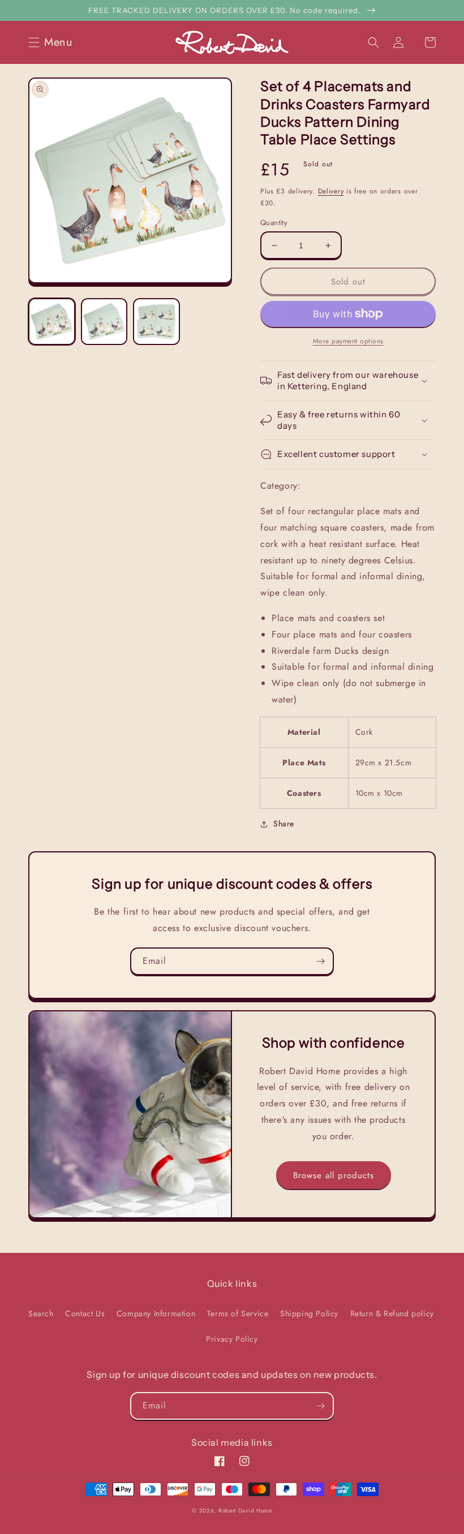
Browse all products (333, 1175)
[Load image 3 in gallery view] (156, 321)
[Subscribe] (320, 961)
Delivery (331, 191)
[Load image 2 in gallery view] (104, 321)
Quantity (273, 222)
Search (41, 1313)
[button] (53, 42)
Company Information (156, 1313)
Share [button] (283, 823)
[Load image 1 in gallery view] (51, 321)
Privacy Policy (231, 1339)
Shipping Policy (309, 1313)
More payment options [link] (348, 341)
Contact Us (85, 1313)
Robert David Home (245, 1510)
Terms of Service (238, 1313)
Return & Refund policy (392, 1313)
